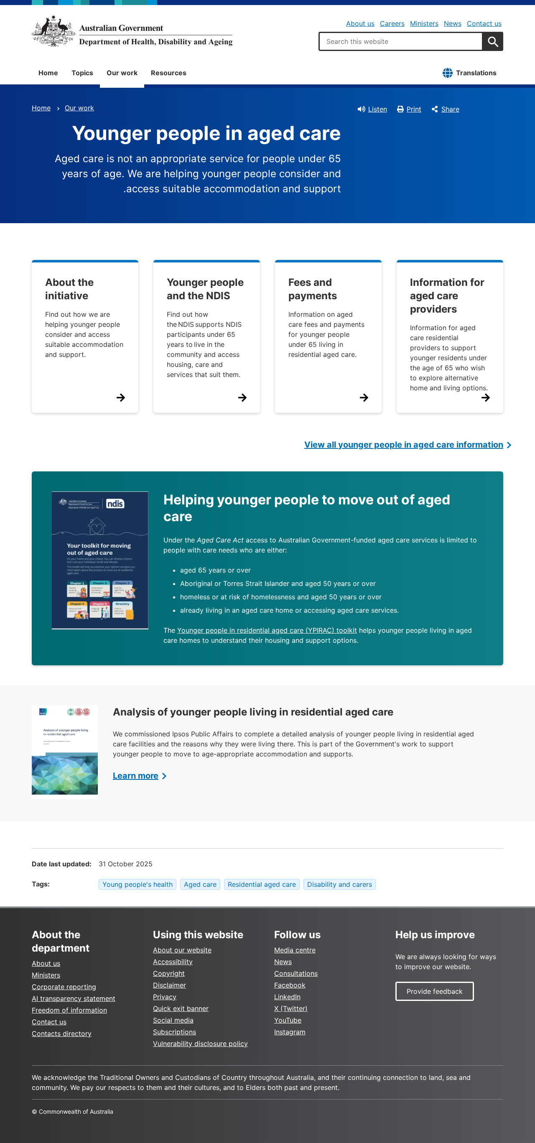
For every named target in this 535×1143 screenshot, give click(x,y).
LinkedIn (287, 997)
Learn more (135, 776)
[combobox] (400, 41)
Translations (476, 73)
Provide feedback (435, 991)
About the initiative (69, 289)
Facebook (290, 985)
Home (48, 73)
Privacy (164, 997)
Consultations (296, 973)
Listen (377, 109)
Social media (173, 1020)
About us (360, 23)
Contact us (484, 23)
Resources (168, 73)
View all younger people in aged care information (403, 445)
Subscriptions (174, 1032)
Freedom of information (69, 1010)
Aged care (200, 884)
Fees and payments (312, 289)
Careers (392, 23)
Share (450, 109)
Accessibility (173, 961)
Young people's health (137, 884)
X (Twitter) (291, 1008)
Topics (82, 73)
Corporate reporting (64, 987)
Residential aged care (262, 884)
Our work (122, 73)
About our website (182, 950)
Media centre (295, 950)
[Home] (132, 31)
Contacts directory (62, 1033)
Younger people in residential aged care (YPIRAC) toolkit (267, 630)
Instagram (290, 1032)
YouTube (287, 1020)
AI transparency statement (73, 998)
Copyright (169, 973)
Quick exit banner (181, 1008)
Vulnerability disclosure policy (200, 1043)
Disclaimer (169, 985)
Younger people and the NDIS (205, 289)
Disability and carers (339, 884)
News (452, 23)
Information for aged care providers (447, 295)
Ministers (424, 23)
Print (414, 109)
